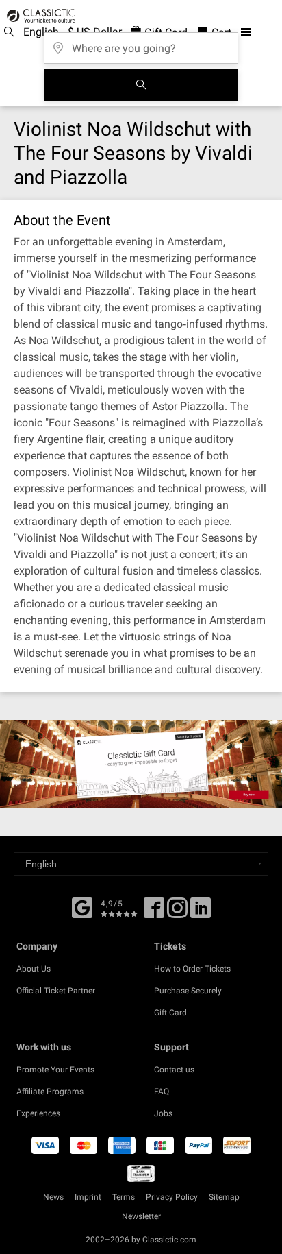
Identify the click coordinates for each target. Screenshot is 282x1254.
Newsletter (141, 1216)
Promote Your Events (55, 1069)
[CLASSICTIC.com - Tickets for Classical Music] (39, 16)
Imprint (88, 1197)
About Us (33, 969)
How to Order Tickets (192, 969)
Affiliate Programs (50, 1091)
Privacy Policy (172, 1197)
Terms (123, 1197)
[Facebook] (82, 906)
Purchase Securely (188, 991)
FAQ (161, 1091)
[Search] (141, 85)
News (53, 1197)
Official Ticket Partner (55, 991)
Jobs (163, 1113)
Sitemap (224, 1197)
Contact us (174, 1069)
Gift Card (170, 1012)
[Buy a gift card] (141, 764)
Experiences (38, 1113)
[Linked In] (200, 912)
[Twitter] (177, 912)
